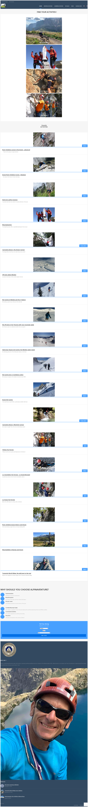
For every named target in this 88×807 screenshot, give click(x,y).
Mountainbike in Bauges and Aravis (12, 550)
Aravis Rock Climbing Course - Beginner (14, 175)
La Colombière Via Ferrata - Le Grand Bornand (16, 475)
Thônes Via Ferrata (8, 450)
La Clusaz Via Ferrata (8, 500)
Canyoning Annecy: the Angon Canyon (13, 250)
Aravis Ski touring (7, 400)
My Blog (67, 6)
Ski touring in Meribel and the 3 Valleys (14, 300)
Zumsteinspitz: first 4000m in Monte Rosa (14, 796)
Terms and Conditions (84, 805)
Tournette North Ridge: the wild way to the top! (16, 573)
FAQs (72, 6)
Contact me (79, 6)
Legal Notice (76, 805)
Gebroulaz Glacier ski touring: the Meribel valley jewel (18, 350)
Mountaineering (7, 225)
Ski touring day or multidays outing (12, 375)
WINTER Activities (48, 6)
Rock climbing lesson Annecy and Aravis (14, 525)
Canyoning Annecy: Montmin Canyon (13, 425)
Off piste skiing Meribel (9, 275)
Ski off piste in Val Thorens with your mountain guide (18, 325)
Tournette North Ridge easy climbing (13, 790)
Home (40, 6)
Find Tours (44, 635)
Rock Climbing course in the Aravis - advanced (16, 150)
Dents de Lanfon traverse (9, 200)
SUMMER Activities (58, 6)
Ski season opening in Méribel (12, 784)
